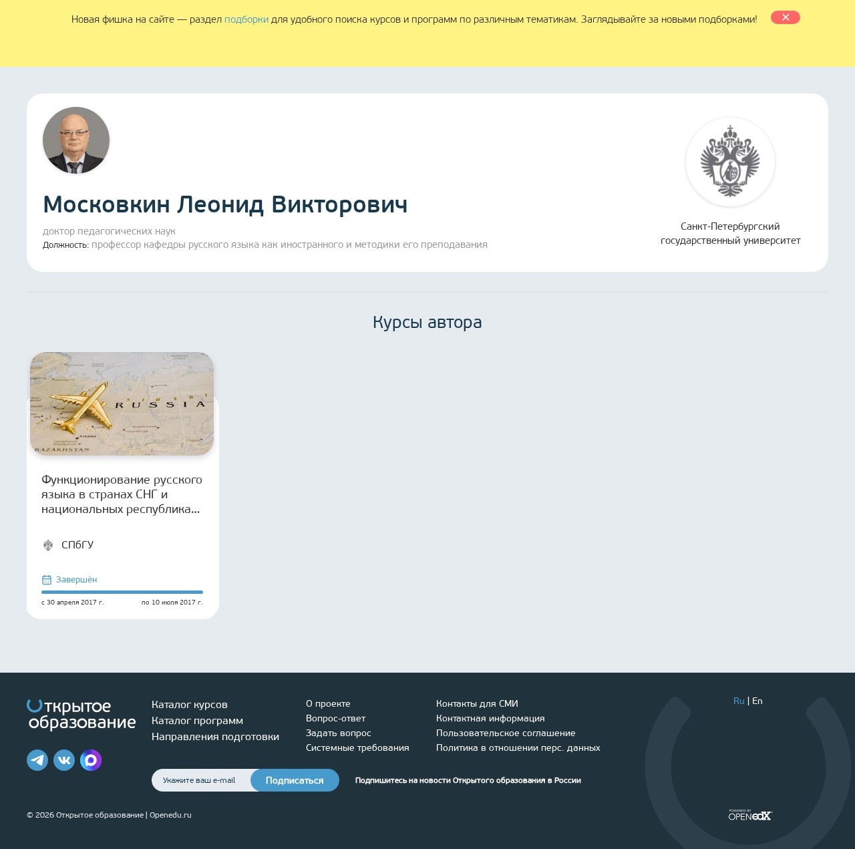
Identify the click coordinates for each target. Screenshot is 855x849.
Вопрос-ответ (335, 718)
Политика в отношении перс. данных (518, 747)
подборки (246, 19)
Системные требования (357, 747)
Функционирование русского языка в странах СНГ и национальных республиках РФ (121, 494)
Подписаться (295, 780)
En (757, 701)
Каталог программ (197, 720)
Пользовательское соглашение (506, 733)
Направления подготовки (215, 736)
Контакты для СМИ (477, 703)
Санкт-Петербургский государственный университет (731, 233)
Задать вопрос (338, 733)
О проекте (328, 703)
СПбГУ (77, 544)
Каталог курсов (190, 704)
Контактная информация (490, 718)
